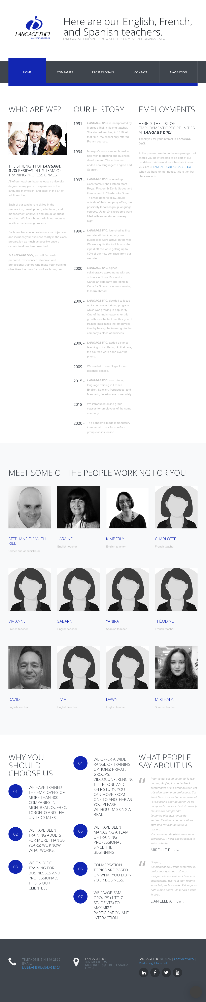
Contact (140, 72)
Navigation (178, 72)
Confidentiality (184, 959)
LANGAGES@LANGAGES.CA (172, 167)
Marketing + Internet (153, 963)
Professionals (103, 72)
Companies (65, 72)
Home (27, 72)
